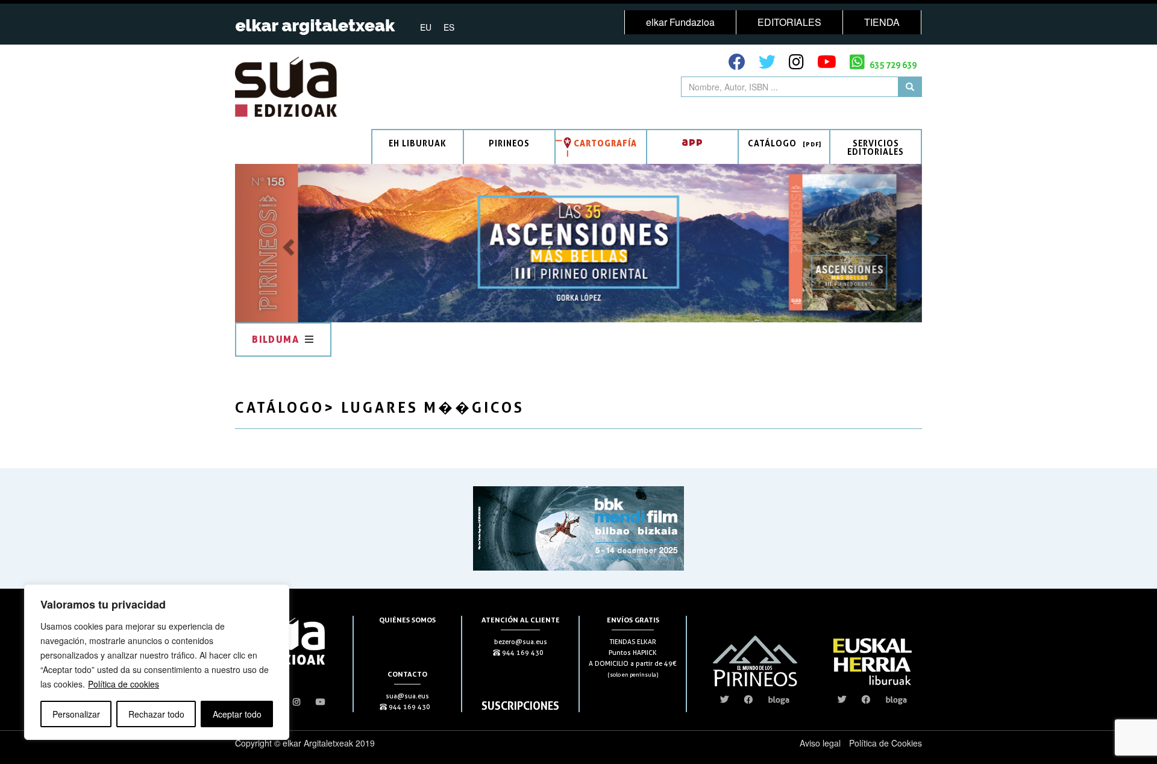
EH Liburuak (418, 143)
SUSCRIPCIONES (520, 705)
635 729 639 (892, 65)
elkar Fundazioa (680, 22)
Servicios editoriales (875, 147)
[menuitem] (425, 26)
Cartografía (605, 143)
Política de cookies (123, 684)
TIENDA (882, 22)
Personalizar (76, 714)
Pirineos (509, 143)
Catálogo (772, 143)
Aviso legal (820, 743)
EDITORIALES (789, 22)
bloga (778, 699)
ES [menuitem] (449, 27)
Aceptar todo (237, 714)
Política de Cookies (885, 743)
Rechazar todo (156, 714)
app (692, 141)
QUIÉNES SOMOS (407, 619)
